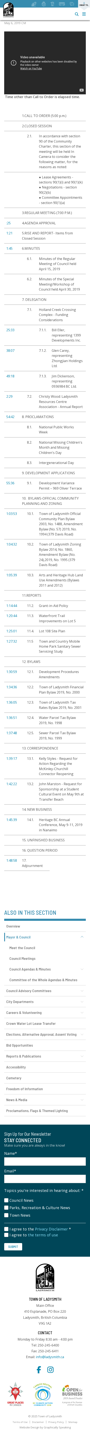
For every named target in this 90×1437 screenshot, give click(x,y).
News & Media (16, 1099)
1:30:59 (11, 671)
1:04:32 (11, 544)
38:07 (10, 350)
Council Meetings (22, 958)
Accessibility (16, 1067)
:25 (8, 223)
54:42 (10, 416)
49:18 (10, 376)
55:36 (10, 483)
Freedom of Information (24, 1088)
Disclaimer (38, 1422)
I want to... (84, 5)
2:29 (9, 396)
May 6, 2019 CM (15, 23)
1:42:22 (11, 784)
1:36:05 (11, 702)
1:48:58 (11, 860)
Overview (13, 926)
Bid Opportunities (19, 1045)
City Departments (19, 1001)
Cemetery (13, 1078)
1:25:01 (11, 631)
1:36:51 (11, 717)
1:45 (9, 248)
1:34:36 (11, 687)
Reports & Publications (23, 1056)
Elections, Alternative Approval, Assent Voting (41, 1034)
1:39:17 (11, 758)
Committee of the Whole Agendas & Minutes (43, 979)
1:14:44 (11, 605)
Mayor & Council (18, 937)
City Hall (45, 914)
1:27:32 (11, 641)
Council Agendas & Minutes (30, 969)
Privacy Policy (56, 1422)
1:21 (9, 233)
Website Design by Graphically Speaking (45, 1427)
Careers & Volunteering (24, 1012)
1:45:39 (11, 819)
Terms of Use (20, 1422)
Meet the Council (22, 947)
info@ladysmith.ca (50, 1357)
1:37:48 (11, 733)
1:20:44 (11, 615)
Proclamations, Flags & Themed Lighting (37, 1110)
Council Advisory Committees (28, 990)
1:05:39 (11, 575)
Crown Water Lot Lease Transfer (31, 1023)
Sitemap (72, 1422)
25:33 (10, 330)
